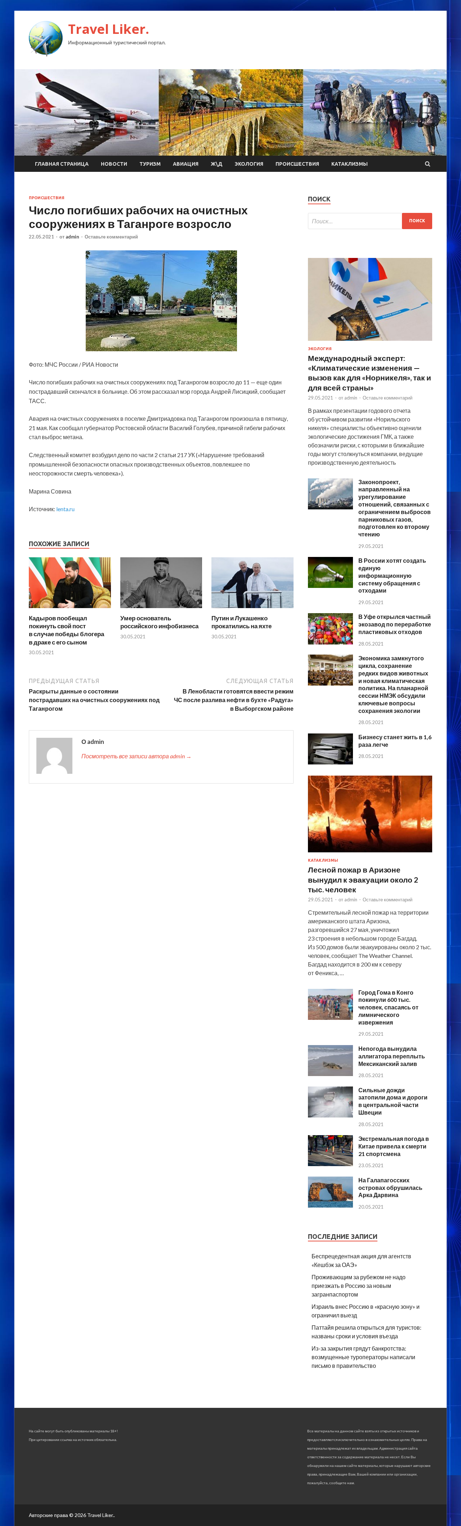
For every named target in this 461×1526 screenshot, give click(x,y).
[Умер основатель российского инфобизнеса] (161, 609)
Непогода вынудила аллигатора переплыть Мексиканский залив (391, 1056)
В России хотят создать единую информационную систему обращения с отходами (392, 575)
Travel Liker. (108, 29)
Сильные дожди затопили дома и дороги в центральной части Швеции (393, 1101)
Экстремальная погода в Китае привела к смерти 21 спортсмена (393, 1146)
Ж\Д (217, 164)
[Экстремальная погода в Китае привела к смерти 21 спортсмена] (330, 1163)
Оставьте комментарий (111, 237)
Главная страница (62, 164)
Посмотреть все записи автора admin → (136, 756)
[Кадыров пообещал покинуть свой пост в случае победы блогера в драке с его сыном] (70, 609)
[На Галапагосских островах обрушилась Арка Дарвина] (330, 1205)
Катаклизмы (349, 164)
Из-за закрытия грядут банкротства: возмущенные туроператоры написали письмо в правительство (363, 1357)
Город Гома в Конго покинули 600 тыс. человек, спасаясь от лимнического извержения (388, 1007)
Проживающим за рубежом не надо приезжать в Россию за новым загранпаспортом (359, 1285)
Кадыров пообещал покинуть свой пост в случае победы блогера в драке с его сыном (66, 630)
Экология (249, 164)
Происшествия (297, 164)
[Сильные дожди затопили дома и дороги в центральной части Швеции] (330, 1115)
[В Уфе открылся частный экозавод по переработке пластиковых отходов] (330, 642)
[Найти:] (370, 221)
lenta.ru (65, 508)
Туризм (150, 164)
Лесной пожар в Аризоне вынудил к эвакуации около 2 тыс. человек (363, 879)
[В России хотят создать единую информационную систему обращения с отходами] (330, 585)
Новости (114, 164)
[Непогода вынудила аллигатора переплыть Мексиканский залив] (330, 1073)
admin (72, 237)
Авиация (185, 164)
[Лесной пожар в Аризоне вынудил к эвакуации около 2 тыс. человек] (370, 853)
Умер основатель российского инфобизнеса (159, 622)
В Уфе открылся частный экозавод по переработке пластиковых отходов (394, 624)
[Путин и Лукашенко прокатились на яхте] (252, 609)
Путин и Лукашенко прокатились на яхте (241, 622)
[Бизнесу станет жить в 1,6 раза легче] (330, 762)
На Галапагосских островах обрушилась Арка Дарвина (390, 1188)
